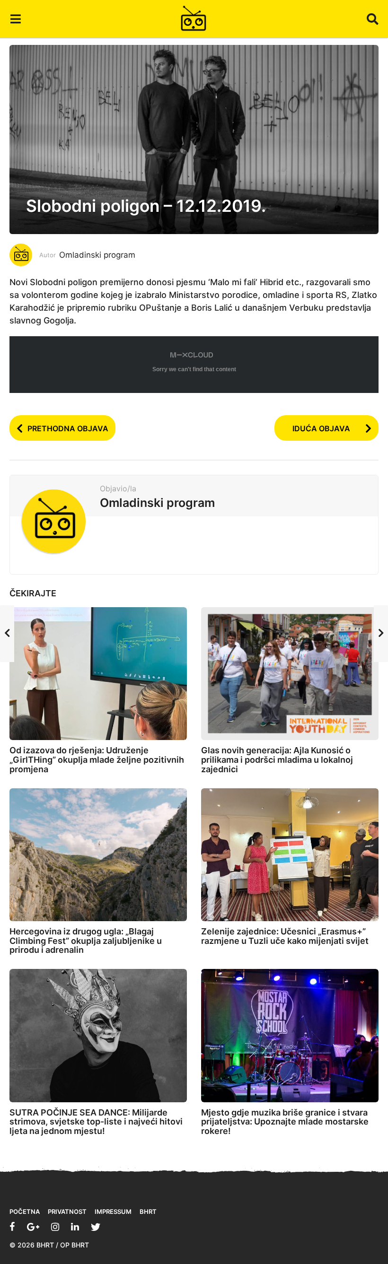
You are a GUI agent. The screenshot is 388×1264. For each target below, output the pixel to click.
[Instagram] (55, 1226)
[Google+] (33, 1226)
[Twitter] (95, 1226)
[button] (15, 18)
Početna (24, 1211)
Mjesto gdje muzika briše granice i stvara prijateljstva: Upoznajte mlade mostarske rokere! (285, 1121)
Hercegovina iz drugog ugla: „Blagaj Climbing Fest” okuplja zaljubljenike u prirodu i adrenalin (85, 940)
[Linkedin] (75, 1226)
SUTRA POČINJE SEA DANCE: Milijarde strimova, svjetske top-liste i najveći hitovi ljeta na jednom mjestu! (96, 1121)
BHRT (148, 1211)
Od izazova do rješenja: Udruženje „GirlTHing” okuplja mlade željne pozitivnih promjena (96, 759)
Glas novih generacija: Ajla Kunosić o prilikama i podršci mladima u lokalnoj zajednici (277, 759)
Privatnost (67, 1211)
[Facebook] (12, 1226)
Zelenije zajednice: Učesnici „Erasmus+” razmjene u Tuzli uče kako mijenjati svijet (285, 936)
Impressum (113, 1211)
